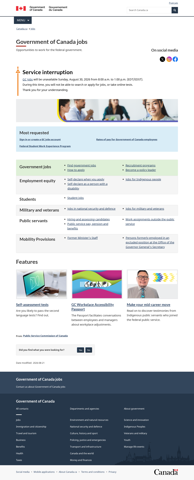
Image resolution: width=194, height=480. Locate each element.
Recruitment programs (141, 165)
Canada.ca (21, 28)
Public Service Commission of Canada (45, 335)
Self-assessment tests (32, 304)
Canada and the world (82, 453)
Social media (23, 471)
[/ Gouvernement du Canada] (41, 9)
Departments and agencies (84, 408)
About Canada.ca (68, 471)
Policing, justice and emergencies (88, 440)
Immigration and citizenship (31, 426)
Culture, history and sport (84, 433)
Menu (21, 20)
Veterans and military (135, 433)
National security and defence (86, 426)
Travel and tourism (26, 433)
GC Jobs (28, 79)
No (88, 350)
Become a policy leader (141, 170)
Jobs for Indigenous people (143, 179)
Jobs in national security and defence (91, 209)
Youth (127, 440)
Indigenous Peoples (134, 426)
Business (21, 440)
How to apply (76, 170)
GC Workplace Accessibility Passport (92, 306)
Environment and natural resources (89, 419)
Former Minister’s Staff (82, 238)
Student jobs (75, 198)
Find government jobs (81, 165)
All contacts (22, 408)
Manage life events (134, 446)
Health (19, 453)
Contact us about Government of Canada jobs (40, 386)
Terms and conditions (93, 471)
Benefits (20, 446)
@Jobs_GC (162, 58)
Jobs (33, 28)
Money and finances (81, 460)
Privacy (112, 471)
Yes (80, 350)
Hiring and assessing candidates (88, 219)
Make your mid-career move (148, 304)
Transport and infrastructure (85, 446)
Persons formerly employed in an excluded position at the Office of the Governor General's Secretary (150, 242)
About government (134, 408)
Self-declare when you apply (85, 179)
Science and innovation (136, 419)
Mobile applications (44, 471)
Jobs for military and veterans (145, 209)
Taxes (19, 460)
